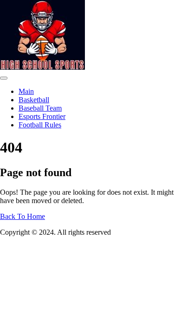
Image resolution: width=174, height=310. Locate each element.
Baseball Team (40, 108)
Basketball (34, 100)
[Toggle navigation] (3, 78)
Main (26, 91)
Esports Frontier (42, 116)
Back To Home (22, 216)
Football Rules (40, 125)
